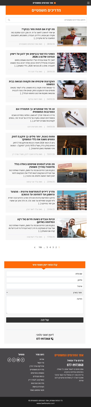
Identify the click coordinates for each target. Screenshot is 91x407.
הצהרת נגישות (38, 386)
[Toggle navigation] (88, 3)
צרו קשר (40, 362)
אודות (42, 359)
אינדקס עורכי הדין (37, 366)
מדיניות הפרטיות (37, 383)
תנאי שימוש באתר (37, 390)
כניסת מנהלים (38, 376)
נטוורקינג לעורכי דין (36, 380)
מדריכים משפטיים (37, 369)
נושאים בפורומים (37, 373)
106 (40, 247)
